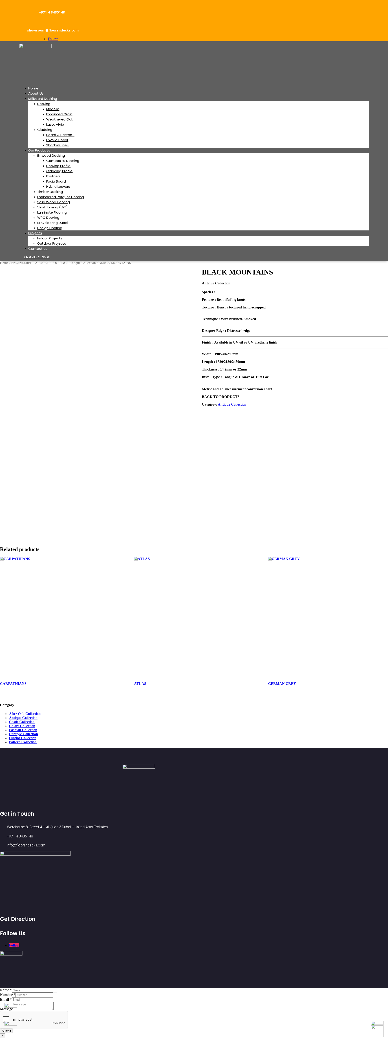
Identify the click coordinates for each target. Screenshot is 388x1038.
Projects (35, 233)
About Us (36, 93)
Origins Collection (22, 738)
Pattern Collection (23, 742)
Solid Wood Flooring (53, 202)
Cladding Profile (59, 171)
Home (33, 88)
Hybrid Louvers (58, 186)
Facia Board (56, 181)
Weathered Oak (59, 119)
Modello (52, 109)
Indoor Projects (49, 238)
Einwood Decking (51, 155)
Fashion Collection (23, 730)
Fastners (53, 176)
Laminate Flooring (52, 212)
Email (6, 999)
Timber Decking (50, 191)
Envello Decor (57, 140)
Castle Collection (22, 722)
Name (6, 990)
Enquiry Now (37, 257)
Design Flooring (49, 227)
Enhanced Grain (59, 114)
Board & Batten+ (60, 134)
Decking (43, 103)
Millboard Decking (42, 98)
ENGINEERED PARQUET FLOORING (39, 263)
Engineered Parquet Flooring (60, 196)
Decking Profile (58, 165)
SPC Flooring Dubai (52, 222)
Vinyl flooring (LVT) (52, 207)
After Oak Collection (25, 714)
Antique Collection (82, 263)
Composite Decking (62, 160)
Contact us (37, 248)
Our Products (39, 150)
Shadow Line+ (57, 145)
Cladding (44, 129)
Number (7, 995)
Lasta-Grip (55, 124)
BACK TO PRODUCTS (221, 397)
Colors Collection (22, 726)
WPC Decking (48, 217)
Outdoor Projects (51, 243)
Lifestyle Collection (23, 734)
